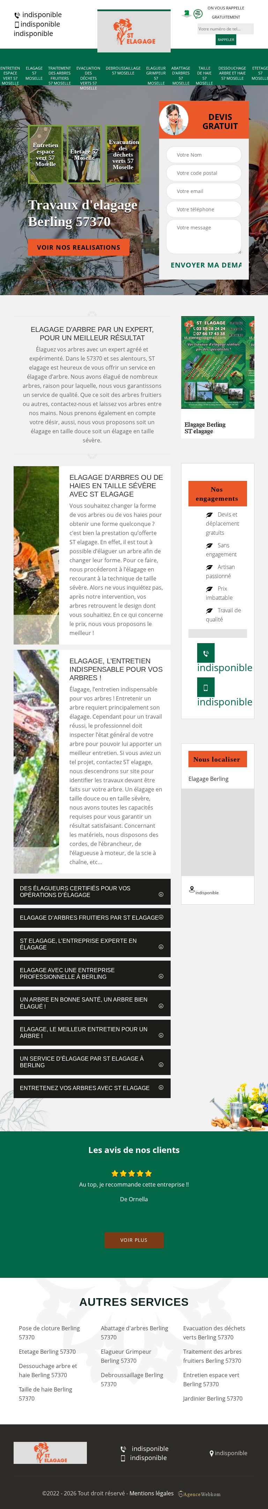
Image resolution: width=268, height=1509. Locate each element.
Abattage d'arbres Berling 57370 (134, 1332)
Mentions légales (151, 1493)
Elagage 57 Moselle (34, 73)
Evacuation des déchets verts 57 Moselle (88, 78)
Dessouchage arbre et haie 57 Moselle (232, 73)
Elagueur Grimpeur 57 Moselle (156, 76)
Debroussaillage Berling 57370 (132, 1379)
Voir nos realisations (78, 247)
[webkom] (200, 1493)
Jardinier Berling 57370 (213, 1398)
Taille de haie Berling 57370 (45, 1394)
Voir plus (134, 1240)
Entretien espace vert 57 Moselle (10, 76)
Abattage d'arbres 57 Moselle (180, 76)
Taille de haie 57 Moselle (204, 76)
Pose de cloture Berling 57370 (49, 1332)
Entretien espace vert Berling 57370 (211, 1379)
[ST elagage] (134, 30)
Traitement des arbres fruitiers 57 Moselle (59, 76)
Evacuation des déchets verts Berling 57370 (214, 1332)
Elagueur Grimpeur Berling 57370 (126, 1356)
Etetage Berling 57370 (47, 1351)
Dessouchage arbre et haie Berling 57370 (48, 1370)
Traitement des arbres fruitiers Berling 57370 (212, 1356)
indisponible (41, 14)
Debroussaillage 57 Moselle (123, 71)
